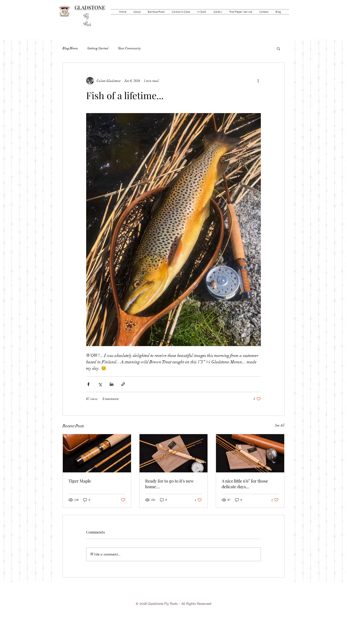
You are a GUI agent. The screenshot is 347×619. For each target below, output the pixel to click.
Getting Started (98, 48)
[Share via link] (123, 384)
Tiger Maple (79, 481)
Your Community (129, 48)
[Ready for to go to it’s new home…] (174, 453)
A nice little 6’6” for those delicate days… (245, 483)
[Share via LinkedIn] (111, 384)
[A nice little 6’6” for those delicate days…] (250, 453)
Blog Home (70, 48)
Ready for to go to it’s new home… (169, 483)
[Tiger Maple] (97, 453)
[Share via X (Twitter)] (100, 384)
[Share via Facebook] (88, 384)
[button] (156, 11)
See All (279, 425)
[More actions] (258, 81)
